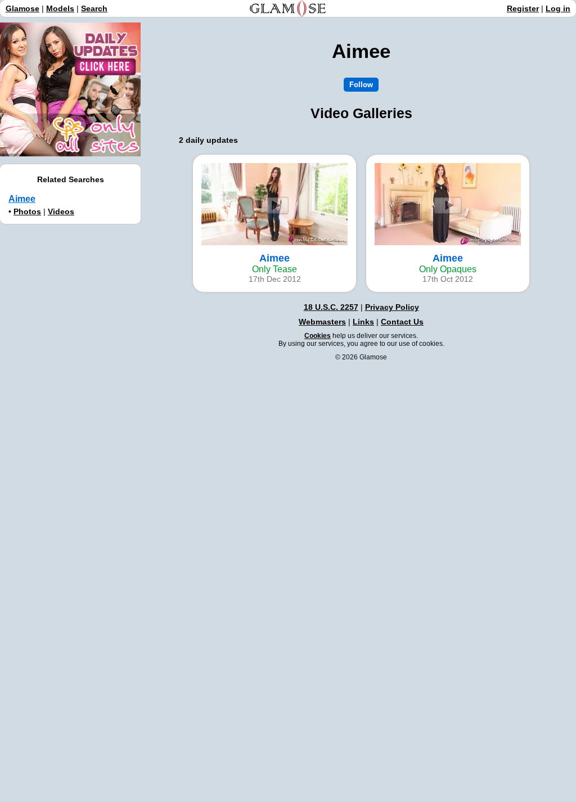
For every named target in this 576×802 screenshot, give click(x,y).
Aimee (21, 199)
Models (60, 8)
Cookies (317, 336)
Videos (61, 211)
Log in (558, 8)
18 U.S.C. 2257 (331, 307)
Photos (27, 211)
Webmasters (322, 321)
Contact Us (402, 321)
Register (523, 8)
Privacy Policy (392, 307)
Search (94, 8)
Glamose (22, 8)
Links (363, 321)
